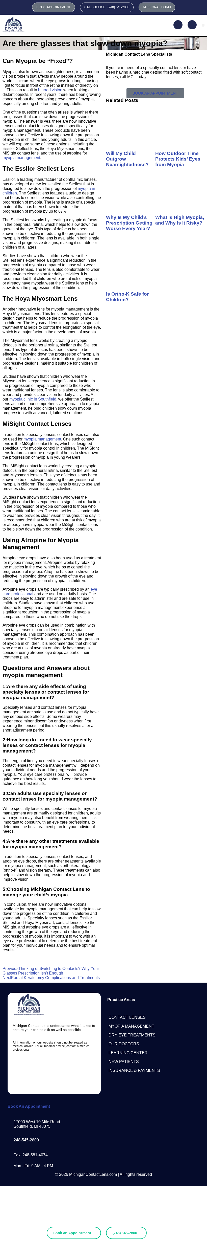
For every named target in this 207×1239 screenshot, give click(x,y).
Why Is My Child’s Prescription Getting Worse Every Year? (129, 223)
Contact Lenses (127, 1017)
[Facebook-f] (26, 1068)
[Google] (82, 1068)
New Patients (124, 1061)
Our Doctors (124, 1044)
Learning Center (128, 1053)
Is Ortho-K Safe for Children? (127, 296)
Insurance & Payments (134, 1070)
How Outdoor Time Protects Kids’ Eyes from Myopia (177, 159)
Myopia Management (131, 1026)
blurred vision (50, 90)
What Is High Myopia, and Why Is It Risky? (179, 220)
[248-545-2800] (10, 1138)
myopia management (21, 158)
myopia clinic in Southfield (32, 399)
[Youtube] (63, 1068)
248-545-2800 (26, 1140)
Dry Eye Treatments (132, 1035)
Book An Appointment (29, 1106)
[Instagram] (45, 1068)
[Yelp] (54, 1082)
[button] (203, 25)
